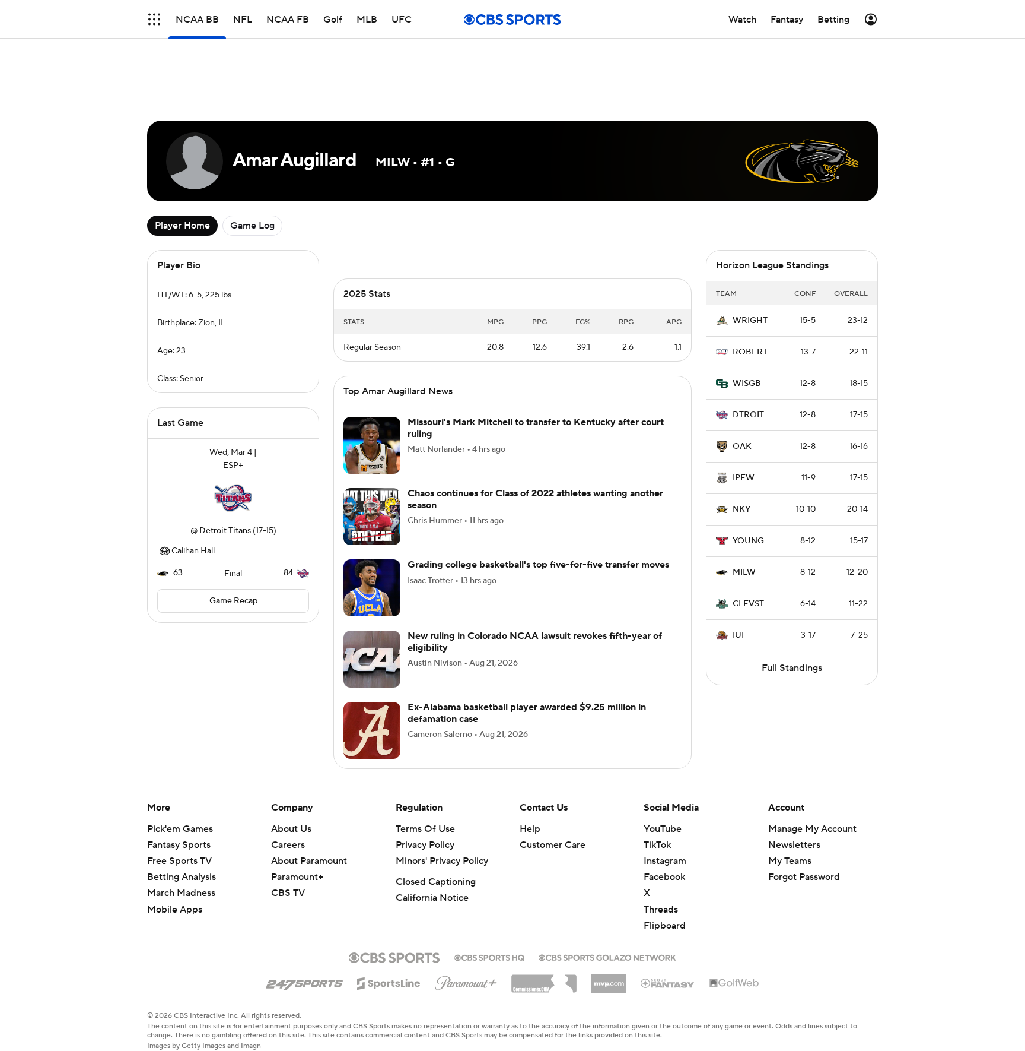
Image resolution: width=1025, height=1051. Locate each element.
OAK (742, 446)
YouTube (663, 829)
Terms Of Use (425, 829)
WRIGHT (750, 320)
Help (530, 829)
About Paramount (309, 861)
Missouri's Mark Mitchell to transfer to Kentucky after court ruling (536, 427)
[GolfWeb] (734, 983)
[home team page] (233, 498)
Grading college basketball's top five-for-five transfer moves (538, 565)
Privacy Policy (425, 845)
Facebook (664, 877)
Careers (288, 845)
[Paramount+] (466, 981)
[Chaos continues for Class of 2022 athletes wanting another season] (371, 516)
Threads (661, 910)
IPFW (744, 478)
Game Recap (233, 601)
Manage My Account (812, 829)
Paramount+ (297, 877)
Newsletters (794, 845)
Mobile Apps (174, 910)
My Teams (789, 861)
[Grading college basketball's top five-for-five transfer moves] (371, 587)
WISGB (747, 383)
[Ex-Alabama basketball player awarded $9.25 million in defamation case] (371, 730)
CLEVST (748, 604)
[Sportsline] (389, 981)
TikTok (657, 845)
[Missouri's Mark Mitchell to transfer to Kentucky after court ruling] (371, 445)
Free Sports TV (179, 861)
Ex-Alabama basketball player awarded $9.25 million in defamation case (527, 712)
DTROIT (748, 415)
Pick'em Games (180, 829)
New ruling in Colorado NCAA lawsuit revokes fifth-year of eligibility (535, 641)
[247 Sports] (304, 981)
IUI (738, 635)
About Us (291, 829)
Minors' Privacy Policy (442, 861)
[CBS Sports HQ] (489, 957)
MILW (744, 572)
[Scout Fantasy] (668, 983)
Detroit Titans (225, 531)
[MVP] (608, 979)
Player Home (182, 226)
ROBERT (750, 352)
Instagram (665, 861)
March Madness (181, 893)
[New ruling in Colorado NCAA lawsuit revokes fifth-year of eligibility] (371, 659)
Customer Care (552, 845)
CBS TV (288, 893)
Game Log (252, 226)
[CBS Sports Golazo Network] (607, 957)
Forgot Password (804, 877)
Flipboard (665, 926)
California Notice (432, 898)
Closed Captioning (436, 882)
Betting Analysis (181, 877)
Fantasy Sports (179, 845)
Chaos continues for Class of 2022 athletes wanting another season (535, 499)
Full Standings (792, 668)
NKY (741, 509)
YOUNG (748, 541)
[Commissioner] (544, 979)
